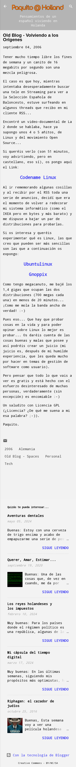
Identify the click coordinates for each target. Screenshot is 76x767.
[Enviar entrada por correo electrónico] (5, 441)
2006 (9, 449)
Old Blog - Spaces (22, 456)
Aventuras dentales (25, 515)
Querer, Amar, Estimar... (31, 559)
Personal (53, 456)
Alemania (27, 449)
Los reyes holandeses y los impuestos (29, 606)
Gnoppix (38, 274)
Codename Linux (38, 177)
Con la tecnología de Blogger (40, 755)
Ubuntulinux (38, 264)
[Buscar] (71, 7)
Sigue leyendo (55, 547)
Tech (9, 463)
